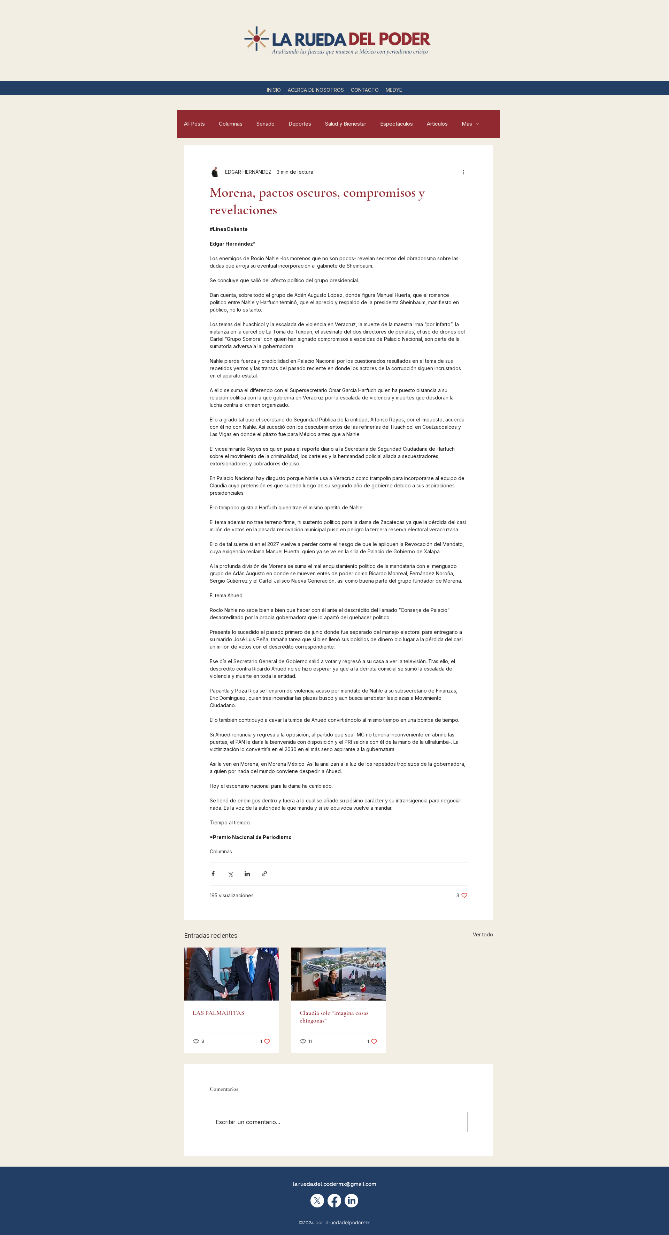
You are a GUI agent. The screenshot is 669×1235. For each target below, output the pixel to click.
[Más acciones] (463, 171)
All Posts (194, 124)
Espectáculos (396, 124)
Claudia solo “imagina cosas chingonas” (334, 1016)
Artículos (437, 124)
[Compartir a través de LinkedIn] (247, 873)
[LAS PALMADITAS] (231, 974)
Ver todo (483, 934)
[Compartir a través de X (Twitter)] (230, 873)
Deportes (300, 124)
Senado (265, 124)
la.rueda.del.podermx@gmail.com (334, 1184)
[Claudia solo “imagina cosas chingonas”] (338, 974)
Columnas (231, 124)
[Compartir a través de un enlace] (264, 873)
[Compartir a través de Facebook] (213, 873)
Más (467, 124)
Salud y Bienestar (345, 124)
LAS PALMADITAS (218, 1013)
